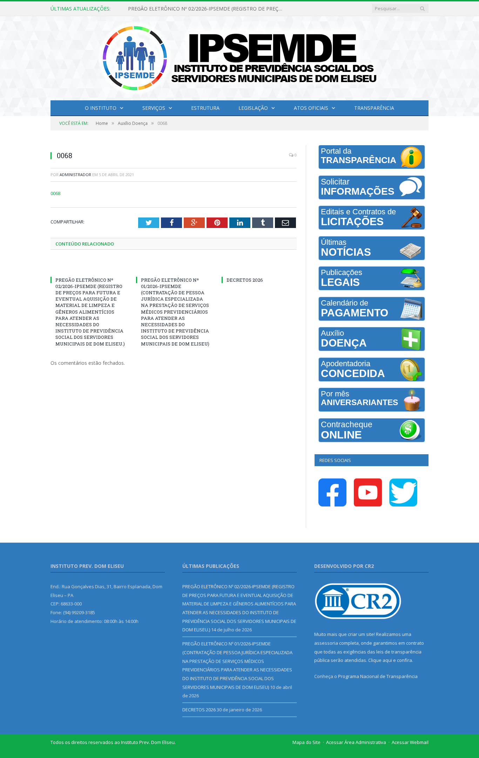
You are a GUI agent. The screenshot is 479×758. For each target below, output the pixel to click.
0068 (55, 193)
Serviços (153, 108)
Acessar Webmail (410, 742)
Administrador (75, 174)
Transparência (374, 108)
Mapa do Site (306, 742)
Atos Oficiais (311, 108)
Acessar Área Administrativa (356, 742)
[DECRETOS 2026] (259, 267)
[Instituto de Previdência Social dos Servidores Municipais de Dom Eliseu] (239, 57)
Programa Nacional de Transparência (378, 676)
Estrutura (205, 108)
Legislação (253, 108)
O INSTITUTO (100, 108)
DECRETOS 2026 (245, 280)
